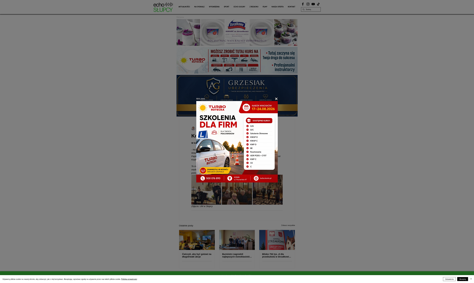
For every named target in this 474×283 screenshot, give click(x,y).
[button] (276, 99)
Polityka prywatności (129, 279)
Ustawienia (449, 279)
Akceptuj (462, 279)
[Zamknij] (471, 279)
